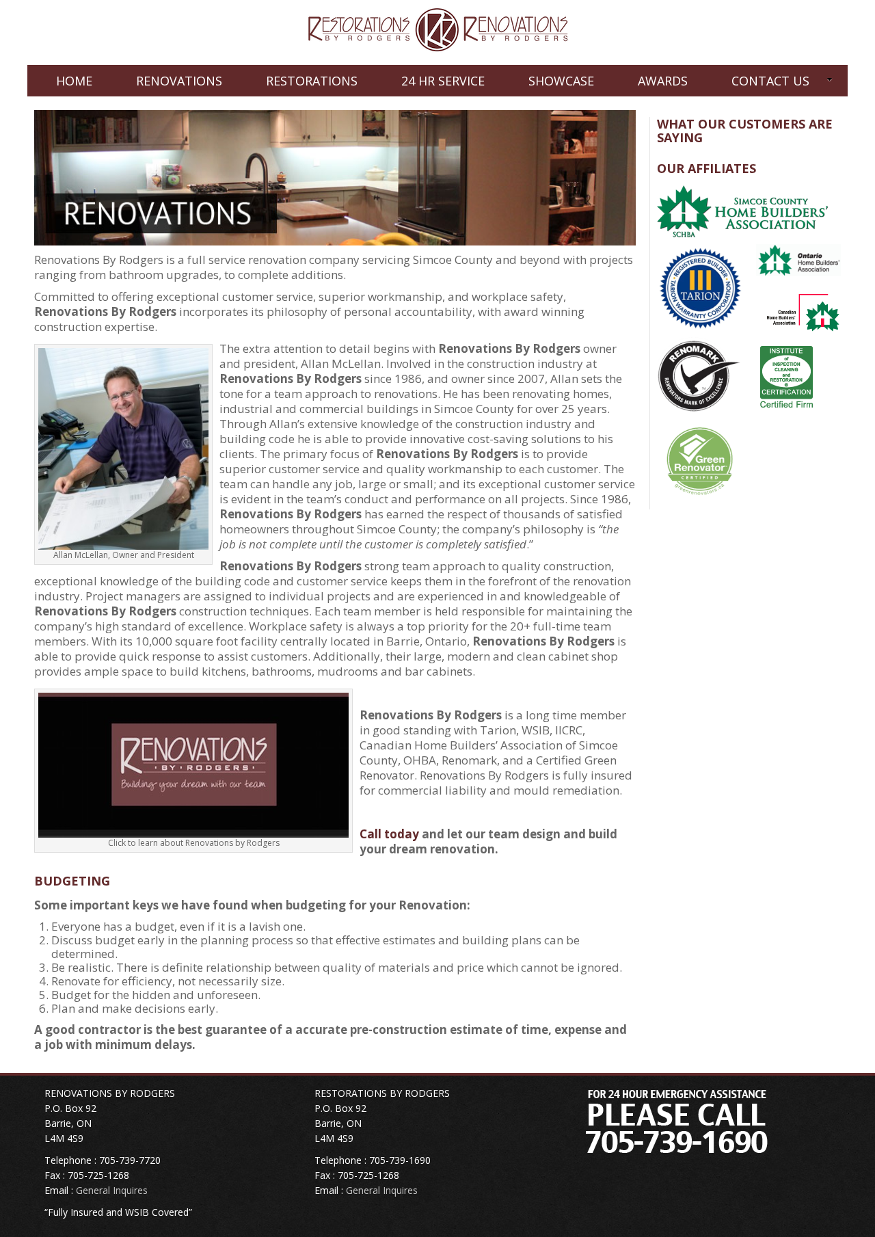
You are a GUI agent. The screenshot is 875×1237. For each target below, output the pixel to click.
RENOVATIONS (179, 80)
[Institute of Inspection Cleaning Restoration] (787, 375)
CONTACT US (770, 80)
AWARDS (663, 80)
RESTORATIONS (312, 80)
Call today (389, 834)
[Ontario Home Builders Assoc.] (799, 259)
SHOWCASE (561, 80)
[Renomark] (699, 374)
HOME (74, 80)
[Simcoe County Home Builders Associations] (742, 210)
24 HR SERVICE (443, 80)
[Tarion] (699, 286)
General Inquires (112, 1190)
